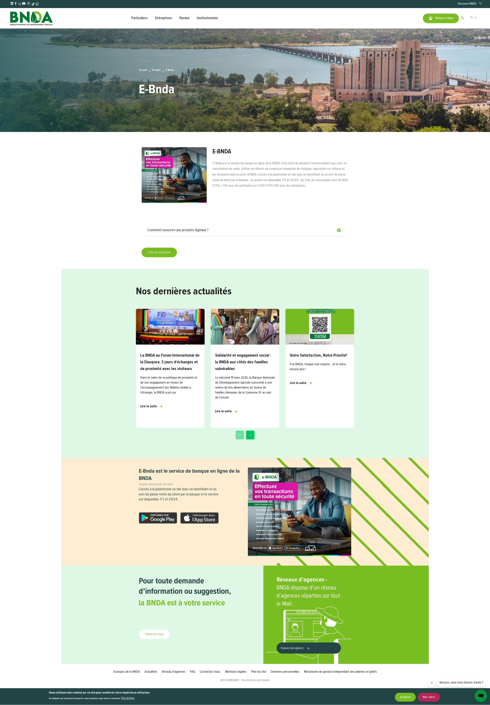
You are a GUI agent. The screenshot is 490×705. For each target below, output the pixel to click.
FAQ (192, 671)
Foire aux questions (159, 252)
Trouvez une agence (292, 648)
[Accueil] (68, 18)
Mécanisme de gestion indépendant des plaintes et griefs (340, 671)
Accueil (143, 70)
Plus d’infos (128, 698)
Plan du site (258, 671)
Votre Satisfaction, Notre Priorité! (318, 355)
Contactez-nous (154, 634)
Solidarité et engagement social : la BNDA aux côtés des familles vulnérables (243, 362)
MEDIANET (234, 680)
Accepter (405, 697)
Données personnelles (285, 671)
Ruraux (184, 18)
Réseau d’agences (173, 671)
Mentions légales (236, 671)
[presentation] (240, 435)
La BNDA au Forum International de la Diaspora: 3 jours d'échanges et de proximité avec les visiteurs (169, 362)
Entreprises (163, 18)
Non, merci (429, 697)
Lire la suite (148, 406)
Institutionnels (207, 18)
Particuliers (139, 18)
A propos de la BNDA (126, 671)
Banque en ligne (444, 18)
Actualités (151, 671)
